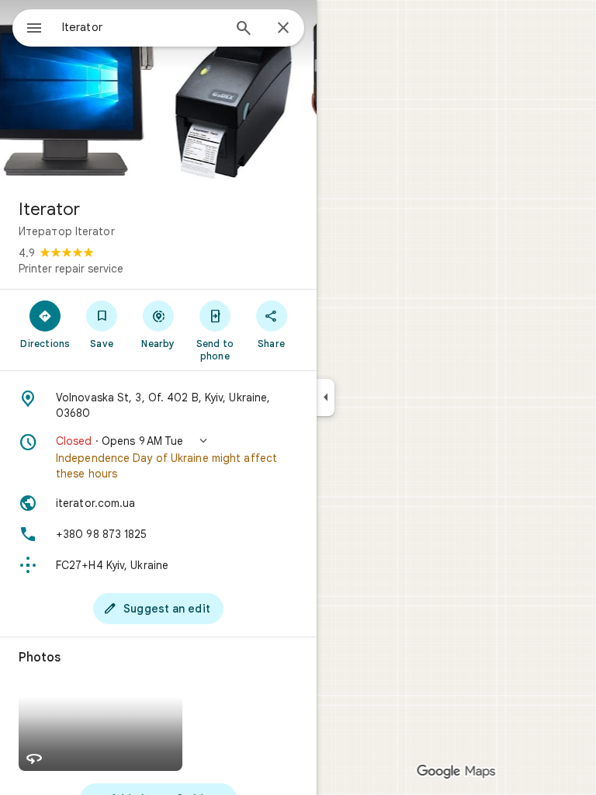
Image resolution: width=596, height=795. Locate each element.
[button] (158, 457)
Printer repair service (71, 269)
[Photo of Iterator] (158, 93)
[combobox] (142, 27)
